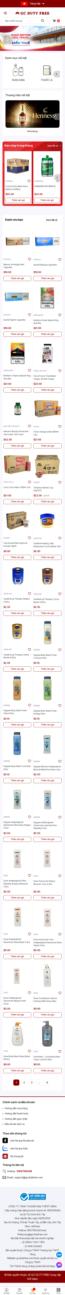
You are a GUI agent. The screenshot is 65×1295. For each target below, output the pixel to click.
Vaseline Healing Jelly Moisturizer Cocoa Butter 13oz (47, 544)
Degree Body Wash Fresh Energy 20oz (45, 712)
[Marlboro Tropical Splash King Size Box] (17, 353)
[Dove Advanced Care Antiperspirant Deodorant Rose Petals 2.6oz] (48, 917)
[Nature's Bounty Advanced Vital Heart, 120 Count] (17, 409)
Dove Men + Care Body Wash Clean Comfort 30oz (47, 1058)
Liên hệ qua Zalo (19, 1148)
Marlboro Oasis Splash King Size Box (46, 321)
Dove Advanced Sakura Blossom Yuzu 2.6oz (44, 882)
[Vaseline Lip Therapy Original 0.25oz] (17, 576)
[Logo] (33, 13)
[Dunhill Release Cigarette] (48, 242)
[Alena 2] (32, 38)
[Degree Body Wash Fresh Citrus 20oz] (17, 688)
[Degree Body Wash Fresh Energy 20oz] (48, 688)
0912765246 (24, 1171)
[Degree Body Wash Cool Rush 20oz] (17, 743)
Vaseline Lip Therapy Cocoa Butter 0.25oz (46, 600)
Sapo (35, 1278)
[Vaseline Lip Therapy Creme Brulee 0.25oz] (17, 632)
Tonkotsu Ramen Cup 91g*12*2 (43, 489)
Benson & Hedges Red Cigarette (14, 266)
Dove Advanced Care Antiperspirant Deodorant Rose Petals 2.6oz (48, 942)
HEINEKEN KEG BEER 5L (45, 186)
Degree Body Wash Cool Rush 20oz (17, 767)
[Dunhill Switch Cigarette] (17, 297)
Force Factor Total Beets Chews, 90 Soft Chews (45, 377)
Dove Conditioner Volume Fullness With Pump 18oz (45, 999)
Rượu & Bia (18, 80)
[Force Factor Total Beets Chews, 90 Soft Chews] (48, 353)
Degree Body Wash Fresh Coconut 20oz (45, 656)
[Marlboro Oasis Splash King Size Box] (48, 297)
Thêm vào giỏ (18, 200)
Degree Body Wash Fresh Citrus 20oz (15, 712)
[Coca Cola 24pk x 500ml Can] (17, 464)
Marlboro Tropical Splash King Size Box (17, 377)
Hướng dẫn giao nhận (16, 1118)
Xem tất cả (53, 145)
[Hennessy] (32, 114)
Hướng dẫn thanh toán (16, 1113)
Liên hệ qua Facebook (22, 1140)
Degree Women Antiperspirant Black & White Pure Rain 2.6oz (47, 768)
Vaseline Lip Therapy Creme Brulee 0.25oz (16, 656)
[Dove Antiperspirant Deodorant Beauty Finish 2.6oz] (17, 975)
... (39, 1082)
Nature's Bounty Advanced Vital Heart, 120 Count (16, 432)
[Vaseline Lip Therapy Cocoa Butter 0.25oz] (48, 576)
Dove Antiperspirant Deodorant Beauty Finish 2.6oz (15, 1001)
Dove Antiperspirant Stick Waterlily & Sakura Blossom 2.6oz (16, 883)
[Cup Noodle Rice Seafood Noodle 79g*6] (17, 520)
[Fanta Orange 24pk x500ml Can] (48, 409)
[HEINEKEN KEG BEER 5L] (47, 164)
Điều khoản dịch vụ (15, 1124)
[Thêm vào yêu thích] (29, 181)
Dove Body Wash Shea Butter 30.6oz (17, 1057)
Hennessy (32, 131)
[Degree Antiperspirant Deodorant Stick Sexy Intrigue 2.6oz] (17, 799)
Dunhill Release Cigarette (45, 265)
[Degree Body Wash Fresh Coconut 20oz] (48, 632)
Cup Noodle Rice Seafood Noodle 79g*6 (15, 544)
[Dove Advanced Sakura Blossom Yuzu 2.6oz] (48, 858)
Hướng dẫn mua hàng (16, 1108)
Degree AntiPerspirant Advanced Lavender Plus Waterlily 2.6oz (45, 825)
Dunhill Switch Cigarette (14, 320)
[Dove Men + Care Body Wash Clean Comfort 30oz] (48, 1034)
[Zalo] (59, 1255)
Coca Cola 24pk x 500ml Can (17, 487)
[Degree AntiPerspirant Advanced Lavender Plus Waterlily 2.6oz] (48, 800)
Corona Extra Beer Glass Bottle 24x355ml (17, 187)
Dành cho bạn (14, 219)
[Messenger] (59, 1265)
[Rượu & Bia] (18, 70)
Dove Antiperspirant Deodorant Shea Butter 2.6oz (17, 940)
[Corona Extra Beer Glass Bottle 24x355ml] (18, 164)
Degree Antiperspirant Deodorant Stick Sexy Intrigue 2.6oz (17, 825)
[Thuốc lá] (46, 70)
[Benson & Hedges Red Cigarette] (17, 242)
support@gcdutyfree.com (28, 1177)
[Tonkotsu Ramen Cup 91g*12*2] (48, 465)
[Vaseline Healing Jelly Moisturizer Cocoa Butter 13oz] (48, 520)
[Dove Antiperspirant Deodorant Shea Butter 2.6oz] (17, 916)
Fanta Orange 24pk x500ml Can (46, 433)
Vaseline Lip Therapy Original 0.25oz (17, 600)
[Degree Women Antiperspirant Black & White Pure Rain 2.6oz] (48, 744)
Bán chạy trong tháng (18, 145)
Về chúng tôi (17, 1156)
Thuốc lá (46, 80)
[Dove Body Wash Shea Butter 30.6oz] (17, 1034)
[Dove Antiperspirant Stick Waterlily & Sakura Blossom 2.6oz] (17, 858)
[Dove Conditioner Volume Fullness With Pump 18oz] (48, 975)
